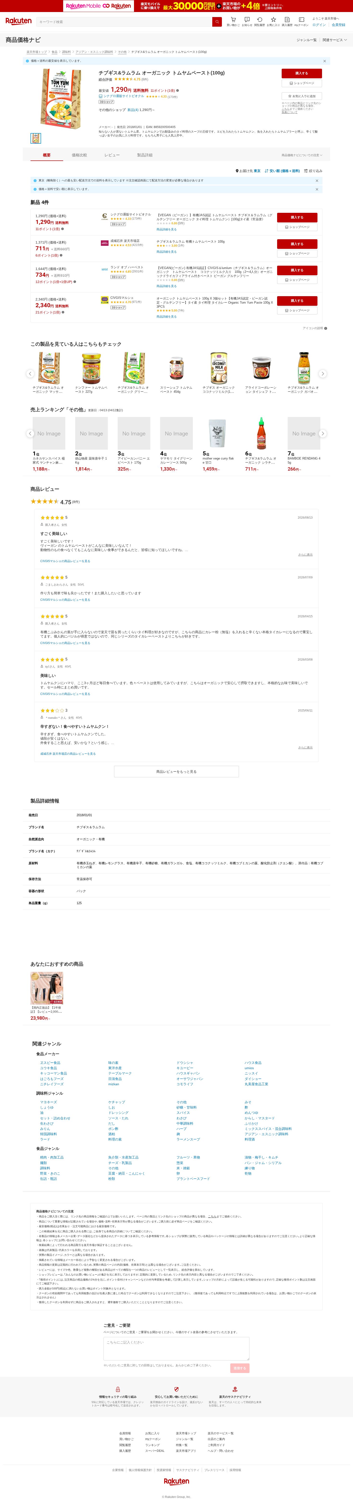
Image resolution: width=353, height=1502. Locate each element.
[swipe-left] (30, 374)
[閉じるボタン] (325, 61)
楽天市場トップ (37, 52)
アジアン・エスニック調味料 (94, 52)
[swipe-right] (323, 374)
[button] (247, 22)
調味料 (66, 52)
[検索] (217, 22)
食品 (54, 52)
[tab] (46, 155)
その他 (122, 52)
